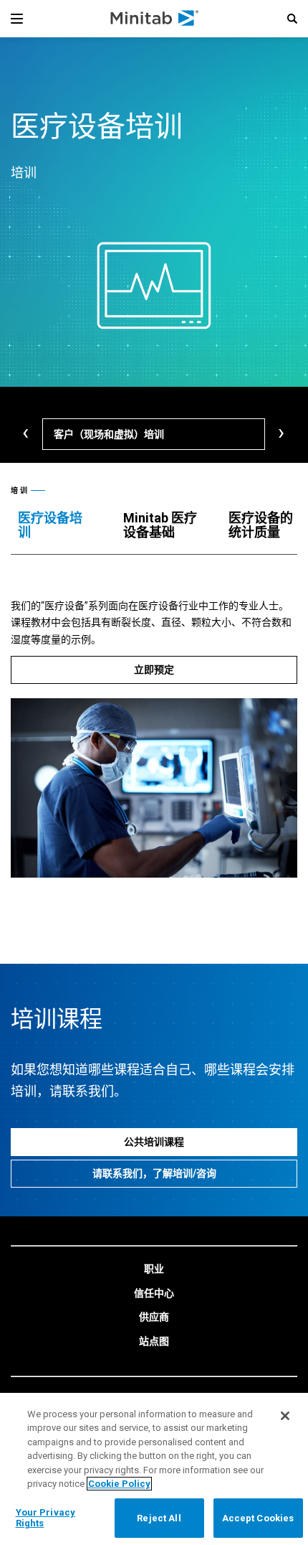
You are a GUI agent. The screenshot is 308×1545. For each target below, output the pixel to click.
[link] (154, 1269)
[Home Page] (155, 18)
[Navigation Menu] (17, 19)
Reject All (159, 1518)
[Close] (285, 1416)
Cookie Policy (119, 1483)
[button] (292, 19)
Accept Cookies (258, 1518)
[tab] (56, 525)
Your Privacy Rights (46, 1518)
